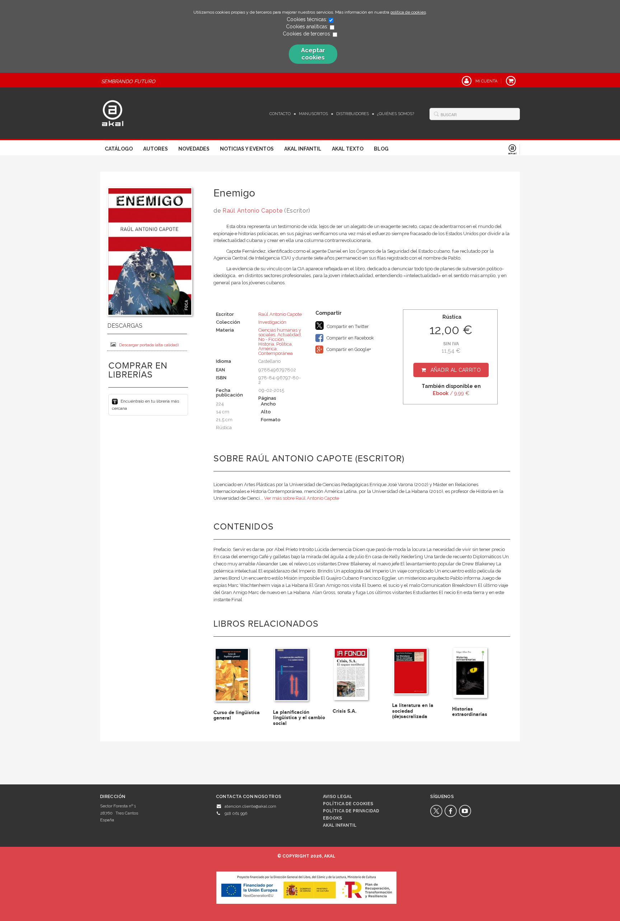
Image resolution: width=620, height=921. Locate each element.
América (267, 348)
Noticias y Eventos (247, 149)
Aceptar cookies (313, 54)
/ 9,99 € (451, 393)
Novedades (194, 149)
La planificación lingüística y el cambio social (299, 717)
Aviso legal (337, 796)
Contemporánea (275, 353)
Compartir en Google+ (348, 349)
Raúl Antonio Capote (252, 210)
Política (284, 344)
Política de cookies (348, 803)
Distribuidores (352, 113)
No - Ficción (271, 339)
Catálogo (119, 149)
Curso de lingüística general (236, 715)
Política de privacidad (351, 810)
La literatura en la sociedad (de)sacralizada (412, 711)
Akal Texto (347, 149)
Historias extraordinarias (469, 711)
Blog (381, 149)
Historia (266, 344)
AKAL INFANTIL (340, 825)
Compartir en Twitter (347, 326)
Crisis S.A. (345, 711)
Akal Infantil (302, 149)
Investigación (272, 322)
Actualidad (289, 334)
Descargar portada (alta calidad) (149, 344)
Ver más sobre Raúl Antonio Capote (301, 498)
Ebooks (332, 818)
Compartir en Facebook (349, 338)
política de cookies (408, 12)
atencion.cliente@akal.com (250, 806)
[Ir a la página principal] (113, 112)
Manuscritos (313, 113)
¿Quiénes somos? (395, 113)
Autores (155, 149)
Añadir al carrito (456, 370)
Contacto (280, 113)
